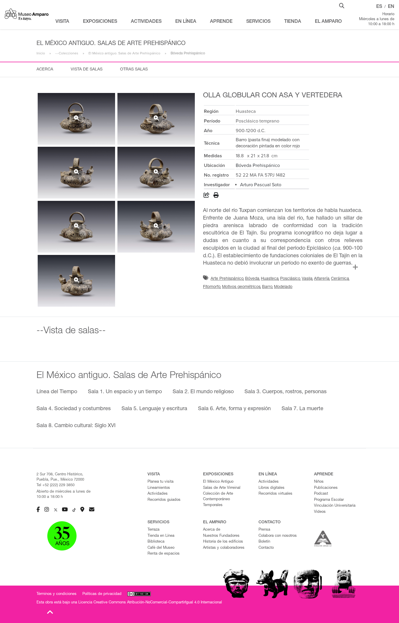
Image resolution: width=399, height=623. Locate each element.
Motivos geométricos (241, 287)
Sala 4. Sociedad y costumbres (74, 409)
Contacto (266, 548)
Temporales (213, 505)
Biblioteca (156, 542)
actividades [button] (146, 22)
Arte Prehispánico (227, 279)
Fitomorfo (212, 287)
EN (391, 7)
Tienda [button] (292, 22)
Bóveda (252, 279)
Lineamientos (159, 488)
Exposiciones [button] (100, 22)
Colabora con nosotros (278, 536)
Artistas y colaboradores (223, 548)
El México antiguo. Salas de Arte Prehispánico (124, 53)
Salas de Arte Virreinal (221, 488)
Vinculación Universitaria (334, 506)
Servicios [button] (258, 22)
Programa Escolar (329, 500)
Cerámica (340, 279)
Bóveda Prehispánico (258, 165)
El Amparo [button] (328, 22)
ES (379, 7)
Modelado (283, 287)
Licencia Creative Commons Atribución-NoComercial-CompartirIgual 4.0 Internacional (150, 603)
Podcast (321, 494)
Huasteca (270, 279)
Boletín (264, 542)
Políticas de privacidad (102, 594)
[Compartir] (206, 196)
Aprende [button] (221, 22)
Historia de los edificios (223, 542)
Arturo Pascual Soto (260, 185)
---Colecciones (66, 53)
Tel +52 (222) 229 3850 (55, 485)
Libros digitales (271, 488)
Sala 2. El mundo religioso (203, 392)
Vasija (307, 279)
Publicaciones (326, 488)
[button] (341, 5)
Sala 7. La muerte (302, 409)
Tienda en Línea (161, 536)
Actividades (158, 494)
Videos (320, 512)
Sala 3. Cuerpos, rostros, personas (285, 392)
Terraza (153, 530)
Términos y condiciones (57, 594)
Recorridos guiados (164, 500)
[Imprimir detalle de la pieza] (216, 196)
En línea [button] (185, 22)
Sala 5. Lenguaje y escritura (154, 409)
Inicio (41, 53)
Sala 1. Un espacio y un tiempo (125, 392)
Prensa (264, 530)
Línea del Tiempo (57, 392)
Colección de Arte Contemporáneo (218, 496)
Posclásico (290, 279)
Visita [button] (62, 22)
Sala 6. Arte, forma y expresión (234, 409)
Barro (267, 287)
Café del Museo (161, 548)
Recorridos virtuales (275, 494)
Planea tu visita (161, 482)
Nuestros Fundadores (221, 536)
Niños (319, 482)
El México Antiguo (218, 482)
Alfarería (321, 279)
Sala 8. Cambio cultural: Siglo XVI (76, 426)
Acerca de (211, 530)
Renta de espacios (164, 554)
